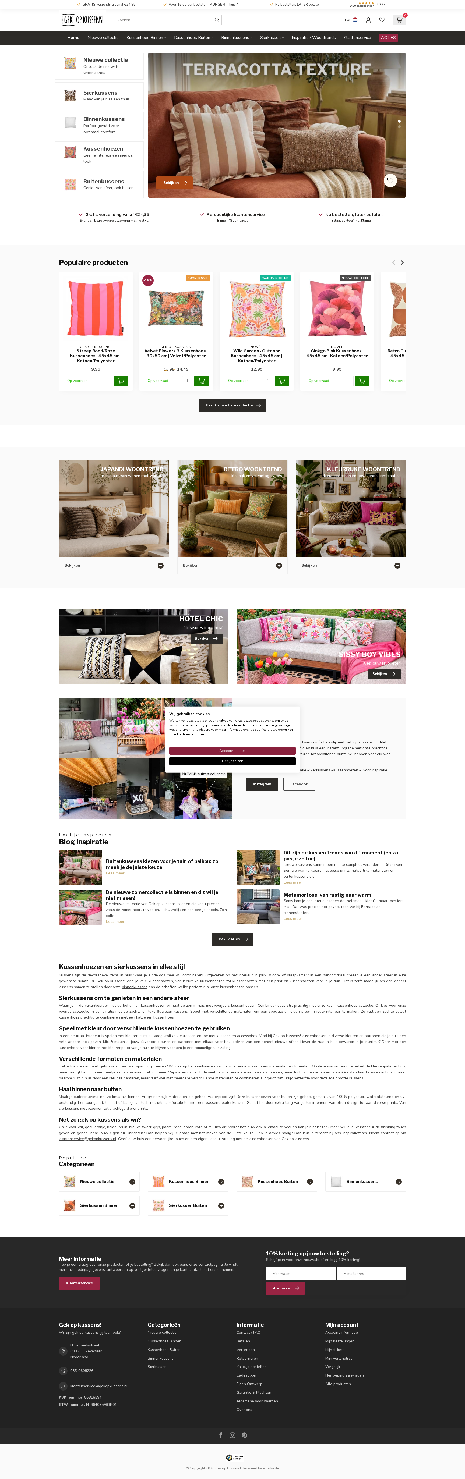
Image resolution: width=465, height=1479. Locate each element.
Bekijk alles (229, 939)
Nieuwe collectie (103, 38)
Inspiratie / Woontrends (314, 38)
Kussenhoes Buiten (192, 38)
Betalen (243, 1341)
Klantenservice (357, 38)
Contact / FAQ (248, 1332)
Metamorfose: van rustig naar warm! (328, 895)
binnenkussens (134, 986)
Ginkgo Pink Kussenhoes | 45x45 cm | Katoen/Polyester (337, 353)
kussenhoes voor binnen (80, 1047)
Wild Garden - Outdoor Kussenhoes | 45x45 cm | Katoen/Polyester (256, 356)
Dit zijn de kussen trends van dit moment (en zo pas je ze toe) (341, 855)
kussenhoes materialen (267, 1066)
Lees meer (115, 873)
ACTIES (388, 38)
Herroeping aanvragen (344, 1375)
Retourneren (247, 1358)
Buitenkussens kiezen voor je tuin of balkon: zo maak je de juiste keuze (162, 864)
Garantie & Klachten (254, 1392)
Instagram (262, 784)
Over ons (244, 1409)
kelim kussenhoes (342, 1005)
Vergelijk (332, 1366)
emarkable (271, 1468)
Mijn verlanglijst (338, 1358)
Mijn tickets (334, 1349)
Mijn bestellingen (339, 1341)
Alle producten (338, 1383)
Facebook (299, 784)
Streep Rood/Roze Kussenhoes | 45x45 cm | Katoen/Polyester (95, 356)
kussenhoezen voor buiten (269, 1096)
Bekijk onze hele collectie (229, 405)
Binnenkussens (235, 38)
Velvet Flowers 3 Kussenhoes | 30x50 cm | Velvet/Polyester (176, 353)
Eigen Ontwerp (249, 1383)
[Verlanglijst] (382, 20)
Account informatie (341, 1332)
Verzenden (246, 1349)
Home (73, 38)
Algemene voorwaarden (257, 1401)
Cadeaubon (246, 1375)
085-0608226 (81, 1370)
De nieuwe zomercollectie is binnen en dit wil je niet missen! (162, 895)
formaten (302, 1066)
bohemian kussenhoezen (144, 1005)
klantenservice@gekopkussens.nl (87, 1138)
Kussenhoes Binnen (144, 38)
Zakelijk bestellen (252, 1366)
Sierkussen (270, 38)
